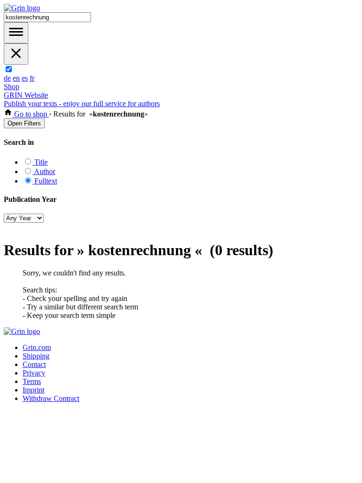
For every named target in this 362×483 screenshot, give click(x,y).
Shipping (36, 356)
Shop (11, 87)
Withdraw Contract (51, 398)
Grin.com (37, 347)
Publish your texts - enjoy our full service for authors (82, 104)
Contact (34, 364)
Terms (32, 381)
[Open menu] (16, 32)
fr (32, 78)
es (25, 78)
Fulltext (45, 181)
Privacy (34, 373)
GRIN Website (26, 95)
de (7, 78)
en (16, 78)
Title (40, 162)
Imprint (33, 390)
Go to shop (30, 114)
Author (44, 171)
